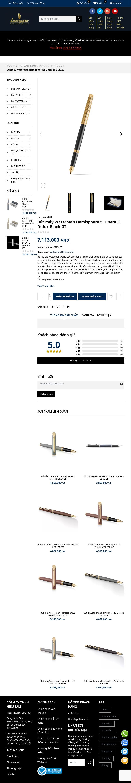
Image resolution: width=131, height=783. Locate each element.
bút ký (105, 765)
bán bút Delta (109, 716)
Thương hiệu (14, 768)
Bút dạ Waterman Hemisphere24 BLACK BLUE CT (104, 477)
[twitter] (100, 11)
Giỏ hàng (84, 3)
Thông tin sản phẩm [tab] (64, 315)
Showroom (13, 762)
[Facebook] (47, 306)
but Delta (106, 723)
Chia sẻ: (41, 306)
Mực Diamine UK (19, 113)
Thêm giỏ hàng (65, 296)
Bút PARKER (17, 95)
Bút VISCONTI (18, 107)
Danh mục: (43, 252)
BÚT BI (14, 144)
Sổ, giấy (15, 172)
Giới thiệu (12, 756)
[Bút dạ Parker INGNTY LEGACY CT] (13, 242)
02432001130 (97, 40)
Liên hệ (11, 774)
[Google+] (58, 306)
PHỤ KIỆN (16, 160)
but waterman (109, 744)
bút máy (106, 758)
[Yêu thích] (111, 296)
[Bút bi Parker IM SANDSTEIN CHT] (13, 223)
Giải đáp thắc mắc (78, 719)
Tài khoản (117, 3)
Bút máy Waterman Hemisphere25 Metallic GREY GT (57, 682)
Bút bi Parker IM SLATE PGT (27, 202)
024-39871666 (55, 40)
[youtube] (115, 11)
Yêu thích (101, 3)
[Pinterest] (63, 306)
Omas (105, 709)
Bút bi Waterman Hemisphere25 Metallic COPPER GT (58, 546)
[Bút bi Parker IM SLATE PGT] (13, 204)
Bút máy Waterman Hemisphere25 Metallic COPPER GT (57, 614)
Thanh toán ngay (92, 296)
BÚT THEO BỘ (18, 166)
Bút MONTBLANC (20, 88)
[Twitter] (53, 306)
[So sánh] (120, 296)
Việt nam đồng (37, 3)
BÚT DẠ (15, 138)
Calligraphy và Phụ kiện (20, 180)
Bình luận (104, 315)
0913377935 (72, 47)
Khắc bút (73, 713)
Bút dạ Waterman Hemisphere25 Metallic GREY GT (57, 477)
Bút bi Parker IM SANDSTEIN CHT (28, 222)
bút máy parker (110, 737)
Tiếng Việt (18, 3)
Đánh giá (87, 315)
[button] (121, 135)
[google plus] (107, 11)
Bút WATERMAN (28, 65)
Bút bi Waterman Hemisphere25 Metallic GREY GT (104, 614)
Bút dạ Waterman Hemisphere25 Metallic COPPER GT (103, 546)
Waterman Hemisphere (50, 65)
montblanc (107, 730)
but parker (107, 751)
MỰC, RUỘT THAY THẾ (20, 152)
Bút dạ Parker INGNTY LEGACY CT (26, 242)
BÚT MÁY (15, 132)
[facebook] (92, 11)
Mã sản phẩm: (44, 247)
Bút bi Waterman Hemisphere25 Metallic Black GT (104, 682)
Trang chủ (12, 65)
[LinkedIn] (68, 306)
